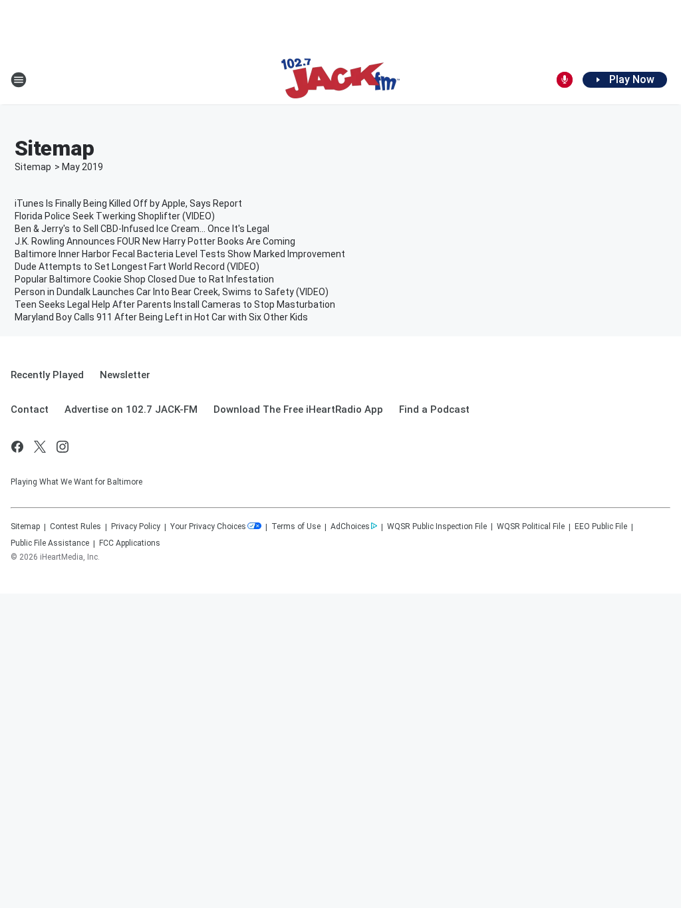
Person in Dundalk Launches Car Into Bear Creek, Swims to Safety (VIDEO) (172, 291)
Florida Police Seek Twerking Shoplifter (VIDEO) (115, 216)
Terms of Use (296, 526)
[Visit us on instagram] (62, 447)
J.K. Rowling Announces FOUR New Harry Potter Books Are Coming (155, 241)
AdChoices (350, 526)
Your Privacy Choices (208, 526)
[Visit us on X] (40, 447)
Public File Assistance (50, 543)
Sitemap (33, 167)
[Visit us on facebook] (17, 447)
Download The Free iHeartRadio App (298, 409)
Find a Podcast (434, 409)
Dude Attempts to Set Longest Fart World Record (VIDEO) (137, 266)
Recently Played (47, 375)
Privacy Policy (135, 526)
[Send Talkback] (565, 80)
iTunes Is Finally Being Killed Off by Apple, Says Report (128, 203)
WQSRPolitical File (531, 526)
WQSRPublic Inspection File (437, 526)
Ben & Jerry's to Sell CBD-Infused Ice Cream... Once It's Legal (142, 228)
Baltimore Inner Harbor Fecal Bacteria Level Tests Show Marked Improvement (180, 254)
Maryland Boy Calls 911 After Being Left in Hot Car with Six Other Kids (161, 317)
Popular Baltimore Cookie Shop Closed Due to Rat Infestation (144, 279)
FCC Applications (129, 543)
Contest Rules (75, 526)
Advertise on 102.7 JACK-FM (131, 409)
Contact (30, 409)
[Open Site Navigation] (19, 80)
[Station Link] (340, 79)
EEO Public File (601, 526)
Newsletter (125, 375)
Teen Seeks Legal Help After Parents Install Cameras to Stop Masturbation (175, 304)
